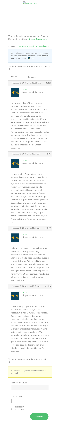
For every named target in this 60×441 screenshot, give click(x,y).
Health (25, 46)
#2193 (48, 154)
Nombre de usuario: (20, 382)
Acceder (39, 416)
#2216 (48, 286)
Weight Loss (44, 46)
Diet (19, 46)
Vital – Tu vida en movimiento (23, 37)
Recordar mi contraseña (19, 408)
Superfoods (33, 46)
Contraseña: (17, 396)
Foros (43, 37)
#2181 (48, 83)
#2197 (48, 228)
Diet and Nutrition (17, 39)
